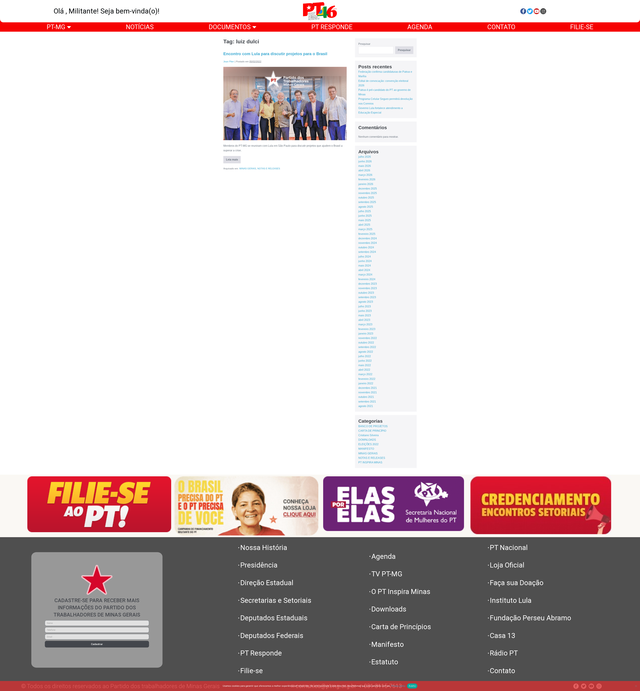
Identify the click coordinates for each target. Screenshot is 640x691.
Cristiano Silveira (368, 435)
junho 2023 (365, 311)
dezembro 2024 (367, 238)
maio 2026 (364, 165)
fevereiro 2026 (366, 179)
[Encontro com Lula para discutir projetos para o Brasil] (285, 103)
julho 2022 (364, 356)
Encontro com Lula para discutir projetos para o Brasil (275, 54)
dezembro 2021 (367, 387)
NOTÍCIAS (140, 27)
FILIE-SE (581, 27)
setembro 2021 (367, 401)
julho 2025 (364, 211)
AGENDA (419, 27)
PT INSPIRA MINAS (370, 462)
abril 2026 (364, 170)
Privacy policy (398, 685)
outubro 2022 (366, 342)
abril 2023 (364, 319)
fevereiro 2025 (366, 233)
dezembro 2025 (367, 188)
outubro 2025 (366, 197)
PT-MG (56, 27)
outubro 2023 (366, 292)
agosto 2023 (365, 301)
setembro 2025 (367, 202)
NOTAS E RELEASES (268, 168)
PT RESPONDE (331, 27)
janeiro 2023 (365, 333)
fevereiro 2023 (366, 329)
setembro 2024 (367, 251)
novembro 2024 (367, 243)
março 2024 (365, 274)
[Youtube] (537, 11)
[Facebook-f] (523, 11)
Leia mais (233, 158)
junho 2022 (365, 360)
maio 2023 (364, 315)
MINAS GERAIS (247, 168)
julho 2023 (364, 306)
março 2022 (365, 374)
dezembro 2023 (367, 283)
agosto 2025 (365, 206)
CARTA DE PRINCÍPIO (372, 430)
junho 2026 (365, 161)
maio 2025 (364, 220)
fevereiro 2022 (366, 379)
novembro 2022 (367, 338)
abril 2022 (364, 369)
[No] (636, 686)
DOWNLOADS (367, 439)
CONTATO (501, 27)
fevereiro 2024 (366, 279)
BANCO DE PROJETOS (373, 426)
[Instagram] (543, 11)
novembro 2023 (367, 288)
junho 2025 (365, 215)
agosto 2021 (365, 406)
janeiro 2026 (365, 184)
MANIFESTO (366, 448)
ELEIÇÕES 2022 (368, 444)
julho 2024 (364, 256)
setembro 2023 (367, 297)
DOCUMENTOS (230, 27)
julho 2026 (364, 156)
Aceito (412, 685)
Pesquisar (364, 43)
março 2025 (365, 229)
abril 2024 (364, 270)
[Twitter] (530, 11)
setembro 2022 (367, 347)
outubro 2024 (366, 247)
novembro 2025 (367, 193)
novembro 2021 (367, 392)
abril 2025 (364, 224)
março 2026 (365, 175)
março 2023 (365, 324)
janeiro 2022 (365, 383)
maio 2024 (364, 265)
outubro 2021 (366, 397)
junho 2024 (365, 261)
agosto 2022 (365, 351)
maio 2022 (364, 365)
